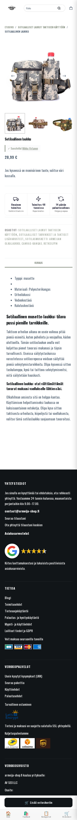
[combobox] (39, 8)
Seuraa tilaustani (15, 518)
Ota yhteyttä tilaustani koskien (24, 525)
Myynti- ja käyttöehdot (18, 624)
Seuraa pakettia (14, 682)
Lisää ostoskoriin (41, 802)
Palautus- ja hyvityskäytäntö (22, 617)
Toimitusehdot (13, 604)
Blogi (8, 597)
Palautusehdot (13, 696)
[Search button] (59, 8)
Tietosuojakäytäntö (16, 611)
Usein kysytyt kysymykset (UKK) (23, 676)
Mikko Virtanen (30, 148)
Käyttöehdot (12, 689)
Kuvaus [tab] (38, 262)
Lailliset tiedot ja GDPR (19, 630)
